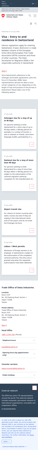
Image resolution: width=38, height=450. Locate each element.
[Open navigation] (35, 16)
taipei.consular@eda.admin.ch (13, 368)
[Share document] (35, 23)
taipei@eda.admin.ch (10, 347)
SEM (3, 71)
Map (3, 325)
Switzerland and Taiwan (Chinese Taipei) (14, 16)
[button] (34, 388)
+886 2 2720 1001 (8, 334)
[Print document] (31, 23)
